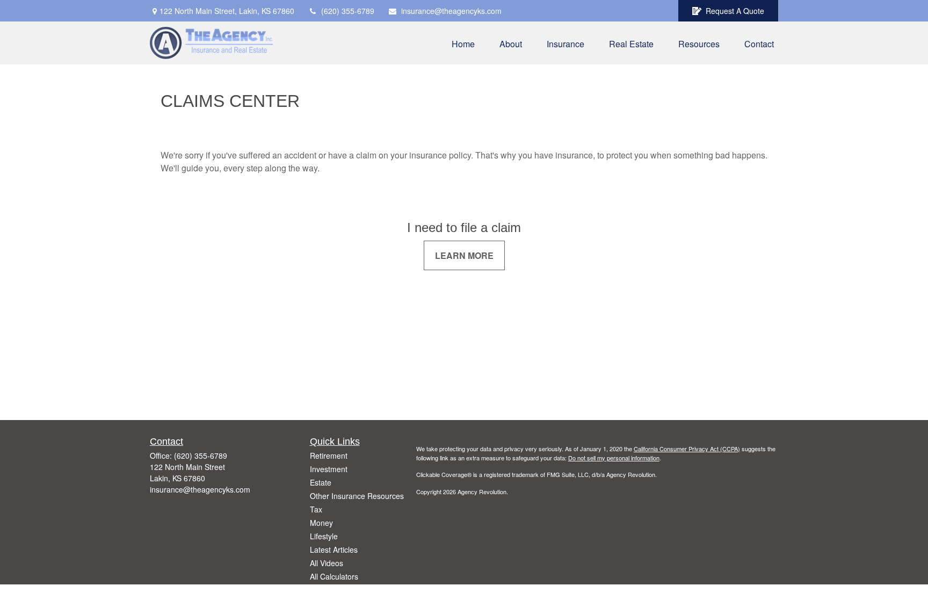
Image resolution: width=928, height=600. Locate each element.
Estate (320, 482)
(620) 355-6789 (347, 10)
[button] (463, 43)
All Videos (326, 563)
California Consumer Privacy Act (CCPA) (687, 448)
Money (321, 522)
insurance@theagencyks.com (451, 10)
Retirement (328, 455)
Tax (316, 509)
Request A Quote (735, 10)
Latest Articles (334, 549)
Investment (328, 469)
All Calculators (334, 576)
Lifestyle (324, 536)
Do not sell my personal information (613, 457)
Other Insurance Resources (357, 495)
